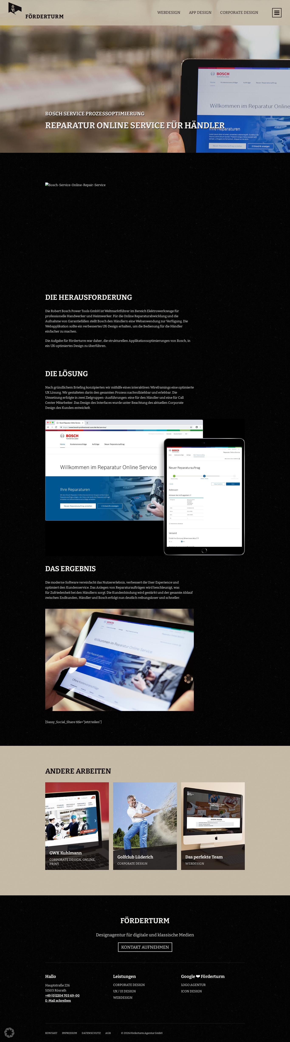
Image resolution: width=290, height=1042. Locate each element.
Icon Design (191, 991)
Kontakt (51, 1033)
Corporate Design (239, 12)
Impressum (69, 1033)
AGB (108, 1033)
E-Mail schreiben (58, 1001)
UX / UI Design (124, 991)
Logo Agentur (193, 985)
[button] (9, 1032)
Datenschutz (91, 1033)
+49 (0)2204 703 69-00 (62, 995)
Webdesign (168, 12)
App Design (200, 12)
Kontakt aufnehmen (145, 947)
